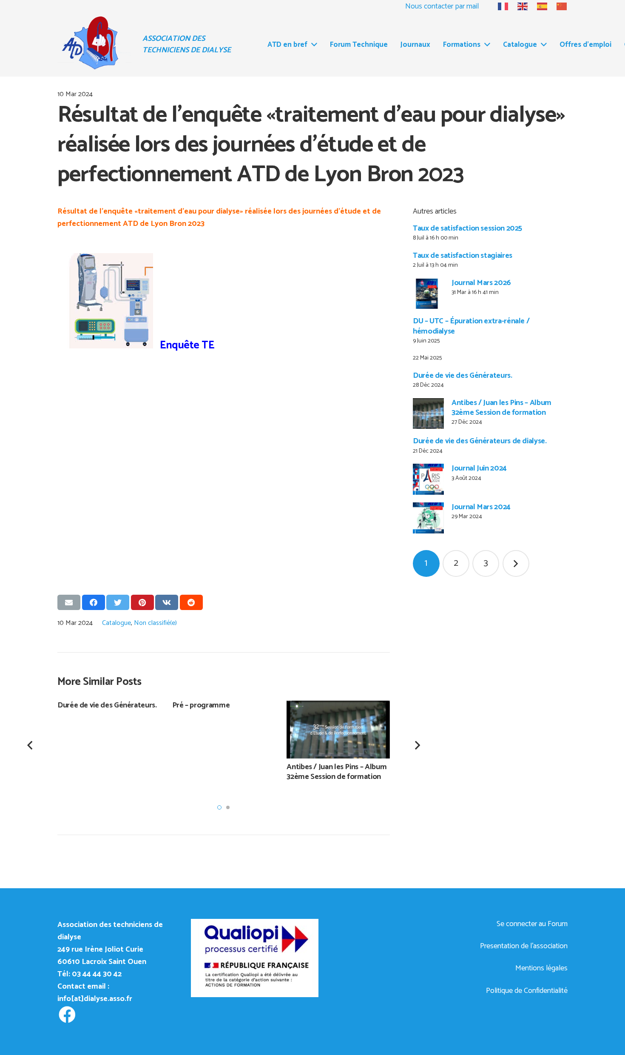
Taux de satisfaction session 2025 (467, 228)
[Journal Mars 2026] (428, 293)
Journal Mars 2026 (481, 283)
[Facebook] (67, 1014)
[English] (518, 6)
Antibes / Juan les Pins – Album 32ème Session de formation (501, 407)
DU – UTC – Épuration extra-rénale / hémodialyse (471, 326)
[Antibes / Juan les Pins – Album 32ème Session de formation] (428, 413)
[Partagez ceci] (93, 602)
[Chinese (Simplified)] (558, 6)
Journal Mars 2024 (481, 507)
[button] (219, 807)
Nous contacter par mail (442, 6)
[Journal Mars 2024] (428, 517)
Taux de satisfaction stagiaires (462, 255)
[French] (499, 6)
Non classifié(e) (155, 623)
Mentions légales (541, 968)
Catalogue (116, 623)
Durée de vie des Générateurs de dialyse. (480, 441)
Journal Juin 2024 (479, 468)
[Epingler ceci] (142, 602)
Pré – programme (201, 705)
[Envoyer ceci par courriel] (68, 602)
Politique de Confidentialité (527, 990)
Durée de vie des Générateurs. (462, 375)
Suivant (516, 563)
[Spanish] (538, 6)
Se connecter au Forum (532, 924)
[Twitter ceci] (117, 602)
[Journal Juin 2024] (428, 479)
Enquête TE (183, 345)
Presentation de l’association (524, 946)
